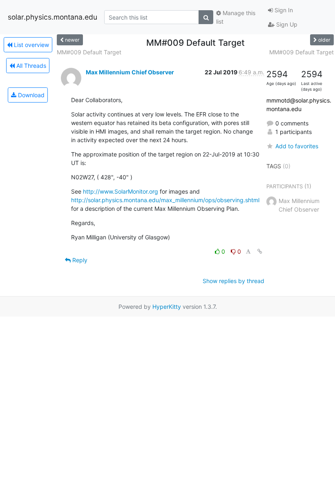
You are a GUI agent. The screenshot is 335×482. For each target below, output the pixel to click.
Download (30, 94)
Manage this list (235, 17)
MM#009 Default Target (89, 52)
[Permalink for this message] (259, 251)
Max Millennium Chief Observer (130, 72)
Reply (79, 260)
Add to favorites (296, 146)
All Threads (30, 65)
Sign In (283, 10)
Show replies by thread (233, 280)
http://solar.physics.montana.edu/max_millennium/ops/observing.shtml (165, 199)
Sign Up (286, 24)
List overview (30, 44)
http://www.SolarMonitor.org (120, 191)
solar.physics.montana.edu (52, 17)
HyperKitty (166, 306)
